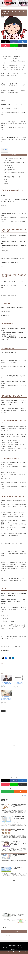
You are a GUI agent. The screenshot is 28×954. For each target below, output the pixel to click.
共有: (6, 181)
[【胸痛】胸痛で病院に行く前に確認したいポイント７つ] (18, 678)
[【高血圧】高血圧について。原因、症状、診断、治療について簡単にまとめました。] (6, 693)
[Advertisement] (14, 729)
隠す (6, 149)
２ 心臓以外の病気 (9, 167)
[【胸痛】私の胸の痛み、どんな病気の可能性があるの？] (6, 678)
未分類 (4, 711)
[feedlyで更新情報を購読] (7, 791)
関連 (6, 185)
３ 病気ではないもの (10, 169)
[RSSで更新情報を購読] (20, 791)
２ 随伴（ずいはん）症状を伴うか (12, 176)
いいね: (6, 183)
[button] (22, 45)
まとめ (5, 179)
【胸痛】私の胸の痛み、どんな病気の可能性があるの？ (6, 684)
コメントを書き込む (14, 931)
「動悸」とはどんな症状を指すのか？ (12, 157)
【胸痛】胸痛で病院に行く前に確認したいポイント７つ (18, 684)
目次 (12, 154)
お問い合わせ (20, 947)
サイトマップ (14, 949)
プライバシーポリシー (7, 947)
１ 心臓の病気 (8, 165)
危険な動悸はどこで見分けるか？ (11, 170)
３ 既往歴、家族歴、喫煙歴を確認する (13, 177)
